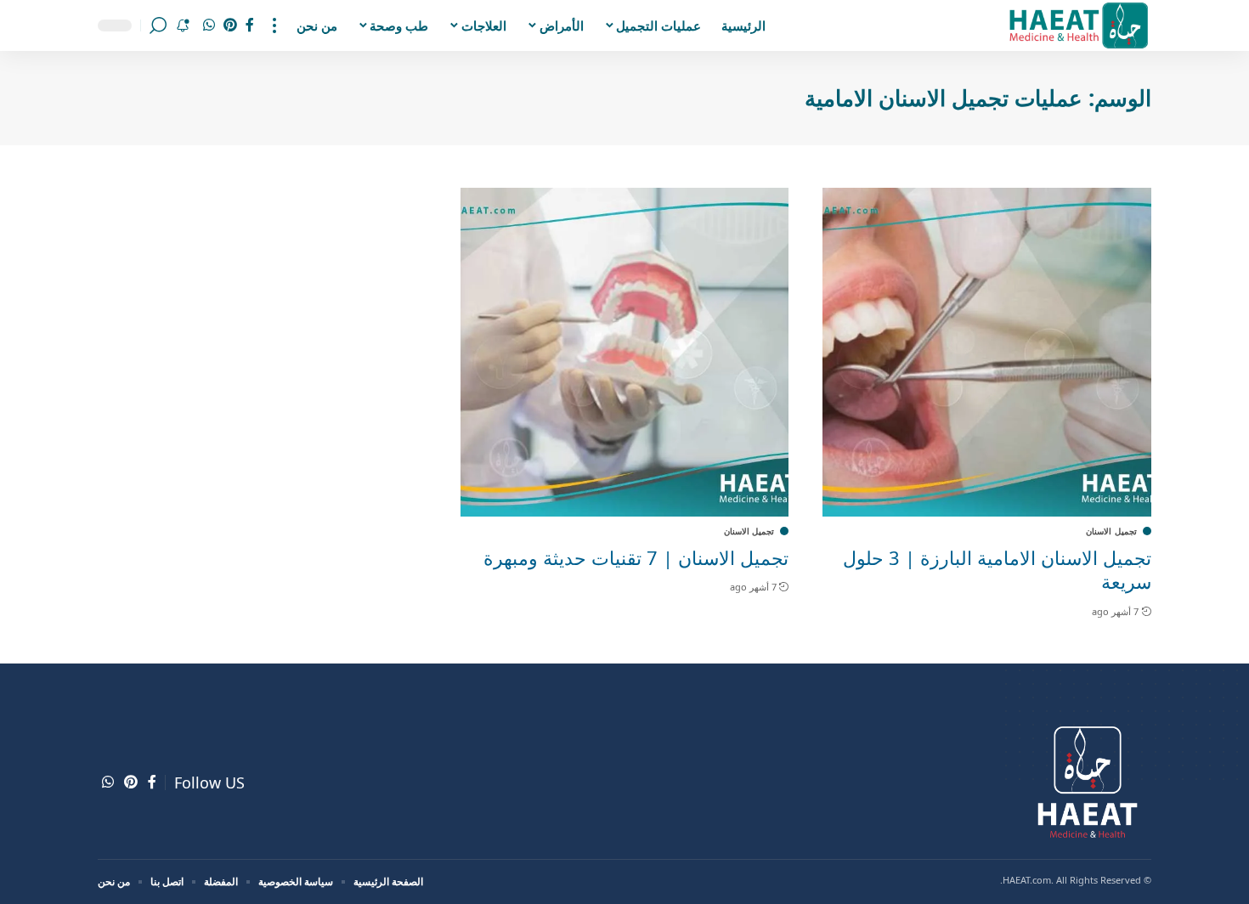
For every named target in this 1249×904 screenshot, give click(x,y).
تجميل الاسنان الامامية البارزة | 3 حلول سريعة (997, 570)
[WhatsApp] (209, 25)
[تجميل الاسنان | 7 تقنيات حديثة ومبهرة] (625, 352)
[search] (158, 25)
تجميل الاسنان (1111, 531)
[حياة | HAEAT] (1077, 25)
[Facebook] (249, 25)
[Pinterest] (230, 25)
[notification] (182, 25)
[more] (274, 25)
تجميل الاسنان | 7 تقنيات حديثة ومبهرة (635, 557)
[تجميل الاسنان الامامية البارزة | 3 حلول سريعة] (986, 352)
